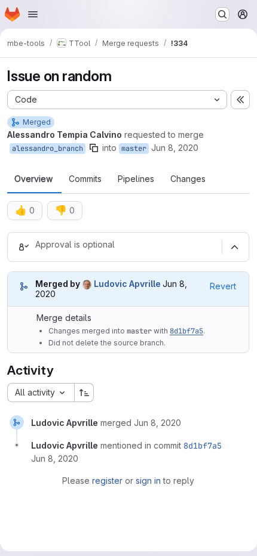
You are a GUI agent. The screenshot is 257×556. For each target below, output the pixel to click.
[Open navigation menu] (32, 14)
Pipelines (136, 179)
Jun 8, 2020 (174, 148)
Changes (188, 179)
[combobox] (40, 392)
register (107, 480)
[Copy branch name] (94, 148)
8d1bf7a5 (186, 331)
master (133, 148)
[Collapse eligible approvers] (234, 247)
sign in (148, 480)
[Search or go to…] (222, 14)
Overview (33, 179)
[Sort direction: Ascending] (84, 392)
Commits (85, 179)
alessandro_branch (47, 148)
